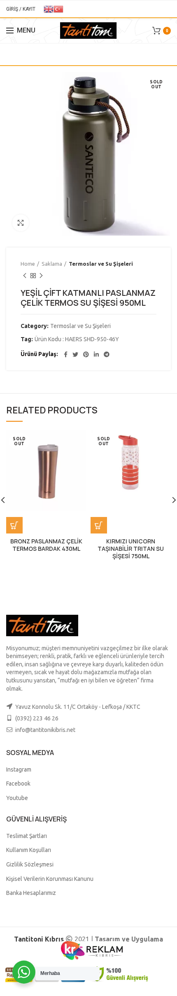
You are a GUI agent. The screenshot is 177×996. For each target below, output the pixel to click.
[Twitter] (75, 354)
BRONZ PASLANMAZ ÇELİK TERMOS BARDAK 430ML (46, 545)
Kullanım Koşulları (28, 850)
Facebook (18, 783)
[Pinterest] (86, 354)
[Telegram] (106, 354)
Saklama (52, 264)
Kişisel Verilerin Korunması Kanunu (49, 879)
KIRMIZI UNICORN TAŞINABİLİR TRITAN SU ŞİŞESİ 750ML (131, 549)
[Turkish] (58, 8)
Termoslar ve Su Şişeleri (101, 264)
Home (28, 264)
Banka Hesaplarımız (31, 893)
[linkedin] (96, 354)
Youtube (17, 798)
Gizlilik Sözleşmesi (30, 864)
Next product (41, 275)
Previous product (25, 275)
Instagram (18, 769)
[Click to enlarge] (20, 223)
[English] (49, 8)
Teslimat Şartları (26, 836)
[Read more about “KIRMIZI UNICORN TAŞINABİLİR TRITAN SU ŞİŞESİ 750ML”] (99, 525)
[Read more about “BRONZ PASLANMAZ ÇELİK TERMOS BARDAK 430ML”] (14, 525)
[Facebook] (65, 354)
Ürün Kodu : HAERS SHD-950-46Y (77, 339)
